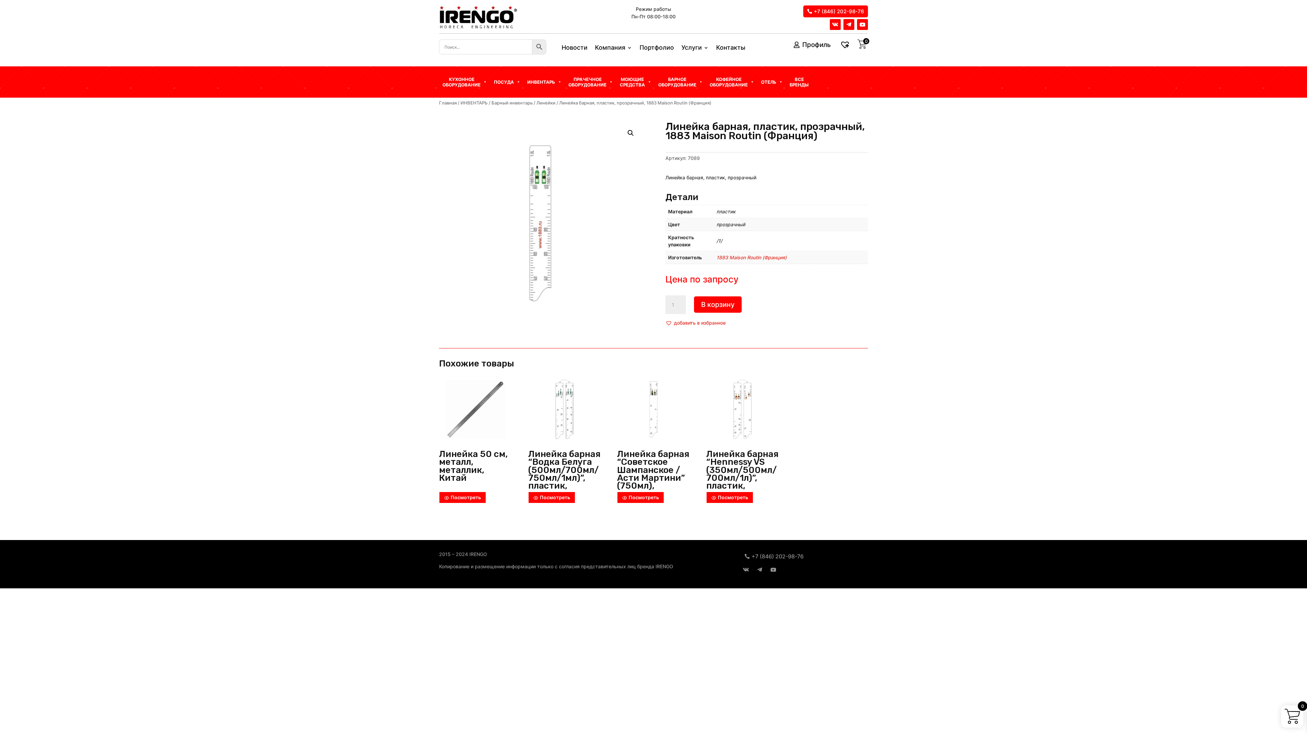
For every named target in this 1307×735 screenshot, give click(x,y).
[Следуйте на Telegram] (848, 24)
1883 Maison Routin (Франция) (751, 257)
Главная (448, 102)
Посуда (504, 82)
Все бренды (799, 82)
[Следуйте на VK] (835, 24)
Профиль (816, 45)
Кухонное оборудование (461, 82)
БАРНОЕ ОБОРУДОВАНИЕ (677, 82)
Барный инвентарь (512, 102)
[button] (695, 323)
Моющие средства (632, 82)
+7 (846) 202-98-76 (839, 11)
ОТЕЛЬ (768, 82)
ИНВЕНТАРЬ (474, 102)
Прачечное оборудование (587, 82)
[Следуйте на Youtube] (862, 24)
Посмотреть (466, 497)
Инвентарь (541, 82)
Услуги (691, 48)
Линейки (545, 102)
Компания (610, 48)
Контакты (730, 48)
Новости (574, 48)
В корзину (718, 304)
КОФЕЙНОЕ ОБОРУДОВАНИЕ (729, 82)
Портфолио (657, 48)
